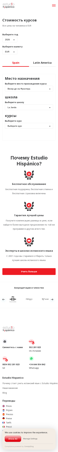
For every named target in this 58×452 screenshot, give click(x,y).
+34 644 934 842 (37, 364)
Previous (3, 299)
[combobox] (10, 39)
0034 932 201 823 (11, 364)
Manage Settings (30, 439)
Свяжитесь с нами (12, 347)
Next (52, 299)
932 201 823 (35, 347)
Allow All (12, 439)
